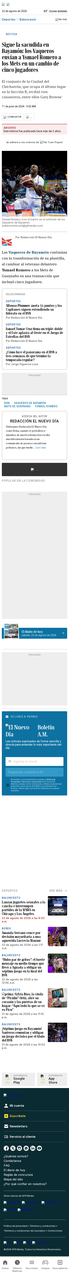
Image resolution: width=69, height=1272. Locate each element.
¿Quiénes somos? (16, 1156)
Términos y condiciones (42, 1226)
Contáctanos (12, 1161)
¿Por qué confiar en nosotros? (25, 1184)
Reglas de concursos (18, 1175)
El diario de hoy (14, 1170)
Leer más (41, 447)
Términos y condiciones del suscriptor (24, 1230)
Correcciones (55, 1230)
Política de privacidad (15, 1226)
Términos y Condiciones (32, 782)
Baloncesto (28, 19)
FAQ (7, 1165)
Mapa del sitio (13, 1179)
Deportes (8, 19)
